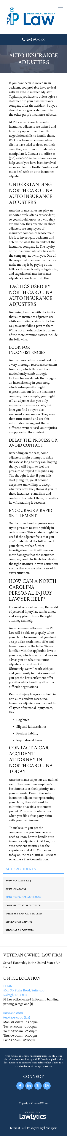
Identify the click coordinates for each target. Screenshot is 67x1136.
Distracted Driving (19, 922)
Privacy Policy (35, 1128)
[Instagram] (47, 1086)
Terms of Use (17, 1128)
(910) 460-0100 (35, 39)
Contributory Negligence (23, 905)
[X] (38, 1086)
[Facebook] (20, 1086)
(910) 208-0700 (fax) (16, 1017)
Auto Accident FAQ (18, 880)
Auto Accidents (21, 869)
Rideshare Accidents (20, 930)
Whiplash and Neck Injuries (24, 913)
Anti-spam (51, 1128)
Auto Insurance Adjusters (23, 897)
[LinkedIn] (29, 1086)
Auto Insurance (16, 888)
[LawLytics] (33, 1116)
